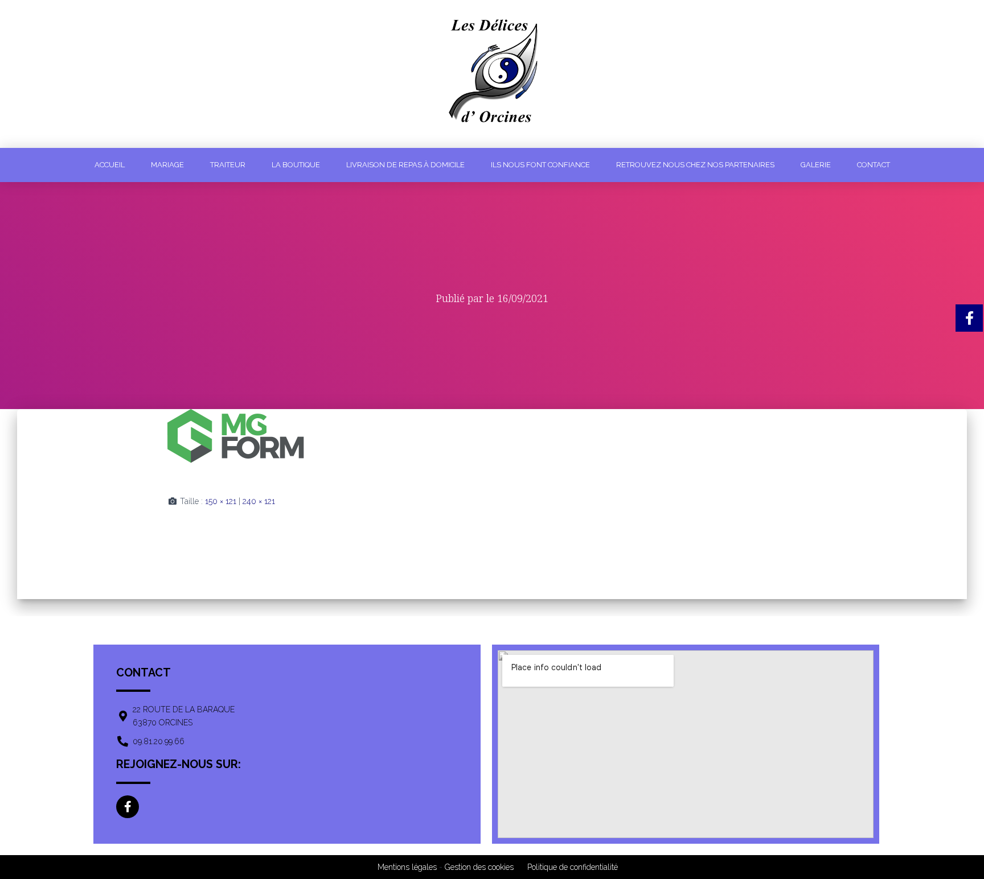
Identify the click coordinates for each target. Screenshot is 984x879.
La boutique (296, 164)
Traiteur (227, 164)
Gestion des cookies (479, 867)
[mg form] (235, 442)
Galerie (816, 164)
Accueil (110, 164)
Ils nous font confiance (540, 164)
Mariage (167, 164)
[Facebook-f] (127, 806)
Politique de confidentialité (572, 867)
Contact (873, 164)
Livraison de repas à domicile (405, 164)
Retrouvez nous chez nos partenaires (695, 164)
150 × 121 (220, 501)
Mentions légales (407, 867)
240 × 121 (259, 501)
